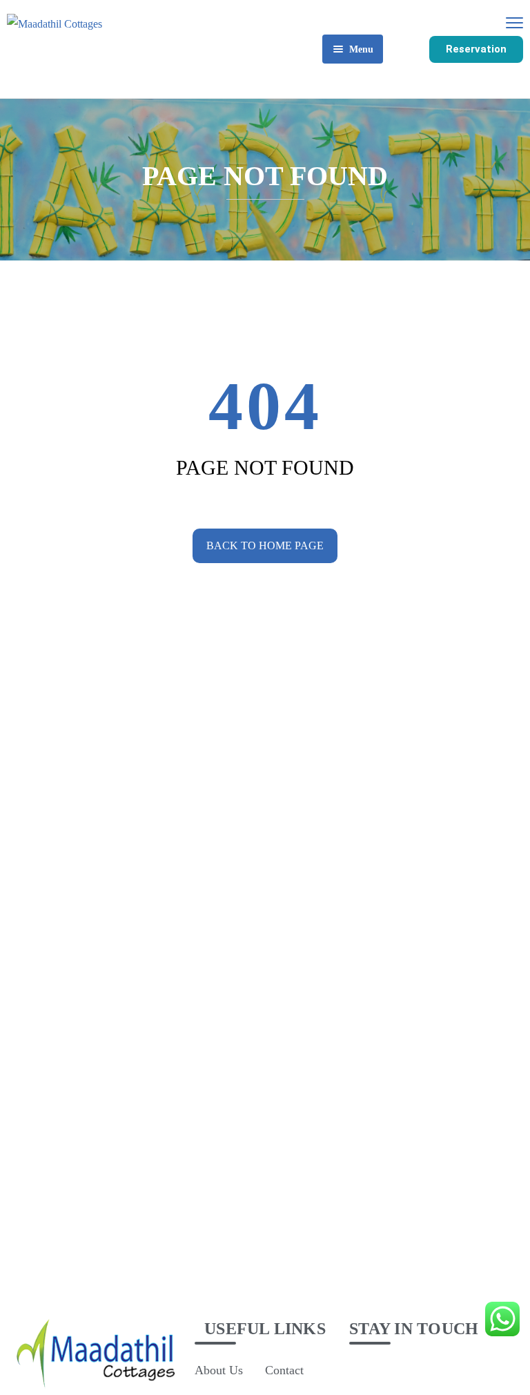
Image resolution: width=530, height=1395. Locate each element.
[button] (476, 49)
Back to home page (265, 545)
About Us (219, 1370)
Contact (284, 1370)
